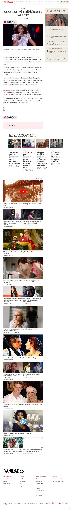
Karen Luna (45, 168)
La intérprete (7, 90)
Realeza (28, 1)
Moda (34, 1)
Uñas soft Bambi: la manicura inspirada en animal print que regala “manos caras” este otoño (42, 158)
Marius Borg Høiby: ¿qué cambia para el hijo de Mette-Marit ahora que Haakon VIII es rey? (57, 43)
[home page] (8, 2)
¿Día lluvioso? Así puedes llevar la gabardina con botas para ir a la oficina (56, 156)
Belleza (41, 1)
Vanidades (26, 18)
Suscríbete (64, 1)
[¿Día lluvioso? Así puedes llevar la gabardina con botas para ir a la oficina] (56, 143)
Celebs (23, 8)
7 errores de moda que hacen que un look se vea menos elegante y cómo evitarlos (14, 157)
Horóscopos (49, 1)
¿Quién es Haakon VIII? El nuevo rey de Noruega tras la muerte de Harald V (57, 36)
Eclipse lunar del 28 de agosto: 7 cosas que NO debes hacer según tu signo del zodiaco (57, 58)
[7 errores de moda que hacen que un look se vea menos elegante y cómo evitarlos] (14, 143)
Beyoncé (5, 57)
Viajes (57, 1)
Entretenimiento (19, 1)
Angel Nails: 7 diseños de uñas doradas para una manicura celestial (56, 29)
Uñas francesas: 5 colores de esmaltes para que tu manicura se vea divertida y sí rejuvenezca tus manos (57, 50)
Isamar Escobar (17, 166)
